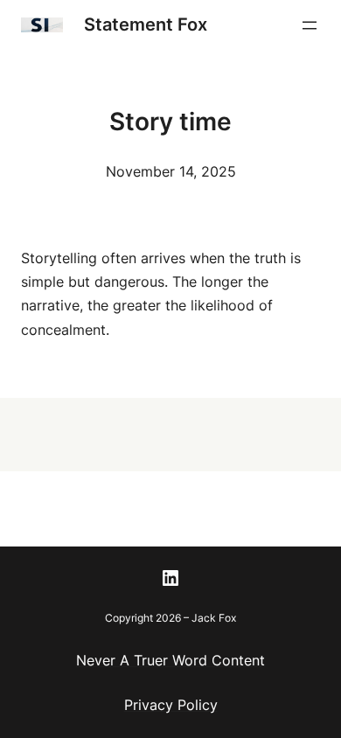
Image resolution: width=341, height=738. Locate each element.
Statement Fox (145, 24)
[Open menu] (309, 25)
